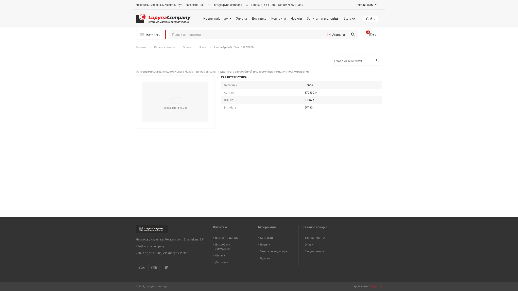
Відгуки (349, 18)
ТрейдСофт (375, 286)
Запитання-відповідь (323, 18)
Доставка (259, 18)
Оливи (309, 244)
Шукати (378, 60)
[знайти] (353, 34)
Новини (296, 18)
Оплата (241, 18)
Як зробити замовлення (223, 246)
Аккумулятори (314, 251)
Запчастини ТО (315, 237)
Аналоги (338, 34)
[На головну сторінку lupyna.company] (163, 18)
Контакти (278, 18)
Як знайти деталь (226, 237)
